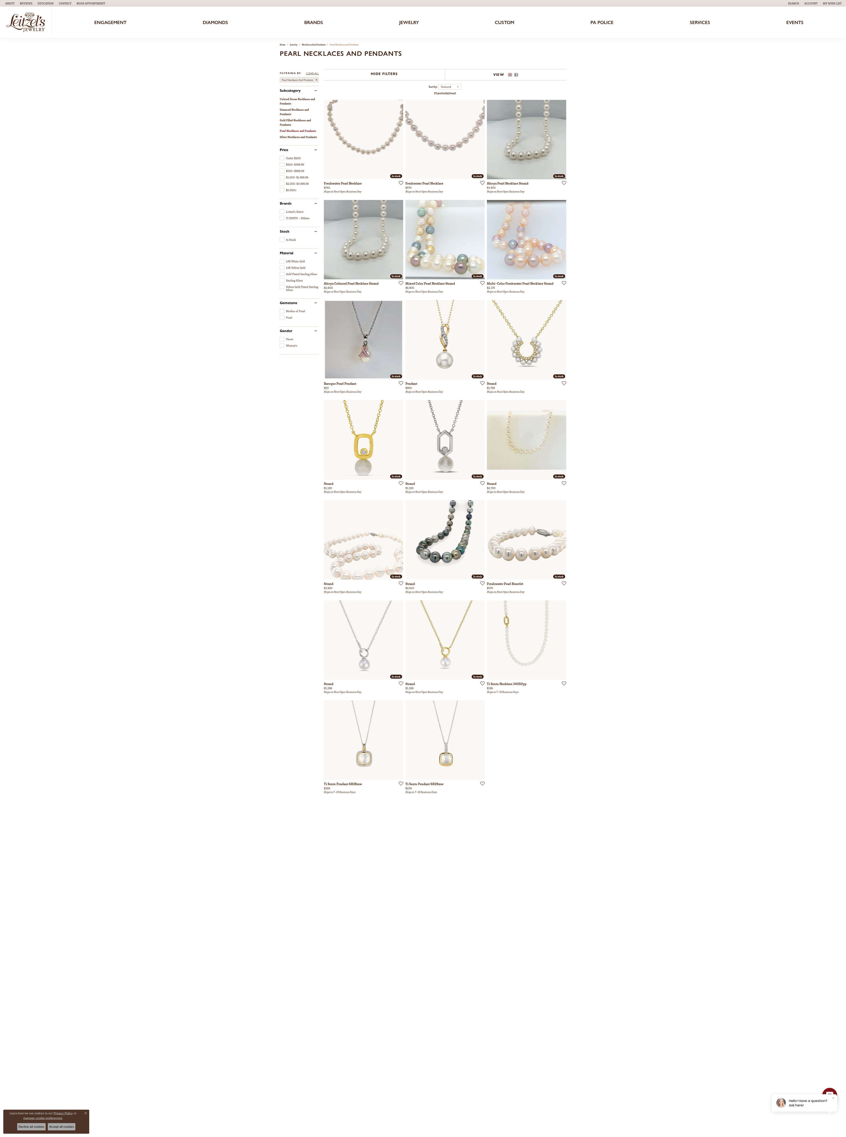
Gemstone (288, 303)
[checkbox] (290, 158)
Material (286, 253)
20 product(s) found (445, 93)
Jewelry (409, 22)
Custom (504, 22)
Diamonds (215, 22)
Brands (313, 22)
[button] (45, 3)
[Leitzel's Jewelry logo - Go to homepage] (27, 22)
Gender (286, 331)
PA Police (602, 22)
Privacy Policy (63, 1113)
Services (700, 22)
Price (284, 150)
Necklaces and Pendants (313, 44)
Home (283, 44)
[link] (9, 3)
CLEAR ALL (312, 73)
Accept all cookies (61, 1126)
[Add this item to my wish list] (399, 182)
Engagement (110, 22)
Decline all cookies (31, 1126)
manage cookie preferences (42, 1118)
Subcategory (290, 90)
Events (794, 22)
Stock (284, 231)
